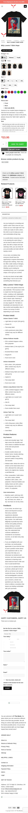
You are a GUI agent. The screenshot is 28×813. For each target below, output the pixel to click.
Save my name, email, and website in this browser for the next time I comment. (13, 682)
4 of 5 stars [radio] (7, 644)
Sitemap (3, 753)
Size (2, 77)
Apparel (9, 40)
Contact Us (4, 762)
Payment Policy (5, 769)
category (16, 175)
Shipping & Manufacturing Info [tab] (11, 218)
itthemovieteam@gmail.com (13, 789)
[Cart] (25, 6)
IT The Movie (17, 716)
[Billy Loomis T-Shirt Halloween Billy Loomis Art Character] (7, 193)
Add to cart (17, 144)
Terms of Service (6, 749)
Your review (7, 651)
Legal (2, 775)
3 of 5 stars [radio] (7, 642)
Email (5, 672)
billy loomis (5, 162)
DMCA (3, 772)
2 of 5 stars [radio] (14, 639)
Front (6, 103)
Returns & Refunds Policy (8, 743)
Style (3, 60)
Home (3, 40)
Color (3, 88)
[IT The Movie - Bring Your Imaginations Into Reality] (13, 6)
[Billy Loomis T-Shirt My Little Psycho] (21, 193)
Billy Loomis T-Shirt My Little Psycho (20, 202)
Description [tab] (6, 214)
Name (5, 665)
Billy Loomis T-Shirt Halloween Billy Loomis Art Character (7, 203)
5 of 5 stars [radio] (7, 647)
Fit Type (3, 53)
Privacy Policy (5, 746)
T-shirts (16, 40)
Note (2, 121)
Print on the (4, 100)
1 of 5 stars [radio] (6, 639)
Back (6, 105)
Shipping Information (7, 766)
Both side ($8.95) (9, 108)
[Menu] (2, 6)
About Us (4, 740)
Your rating (6, 636)
